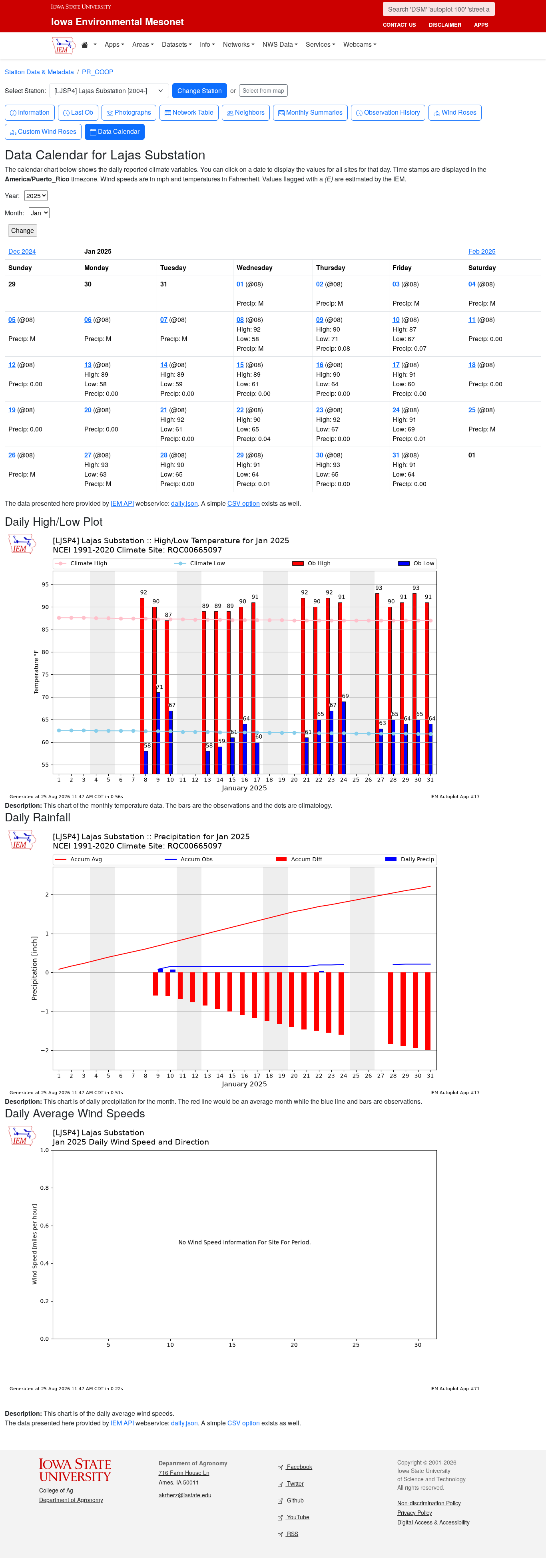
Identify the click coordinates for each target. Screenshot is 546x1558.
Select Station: (25, 90)
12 (12, 364)
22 (240, 409)
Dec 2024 (22, 251)
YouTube (297, 1517)
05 (12, 319)
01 (240, 283)
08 (240, 319)
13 (88, 364)
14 (163, 364)
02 (319, 283)
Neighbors (250, 112)
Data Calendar (118, 131)
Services (318, 44)
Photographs (132, 112)
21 (163, 409)
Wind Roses (458, 112)
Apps (112, 44)
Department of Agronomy (71, 1500)
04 (472, 283)
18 (472, 364)
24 (396, 409)
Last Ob (82, 112)
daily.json (184, 503)
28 (163, 454)
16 (319, 364)
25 (472, 409)
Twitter (294, 1483)
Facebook (298, 1467)
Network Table (192, 112)
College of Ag (56, 1490)
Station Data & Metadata (39, 71)
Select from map (263, 90)
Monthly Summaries (314, 112)
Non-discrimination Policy (429, 1503)
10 (396, 319)
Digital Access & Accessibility (433, 1522)
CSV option (243, 503)
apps (481, 24)
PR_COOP (98, 71)
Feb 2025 (482, 251)
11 (472, 319)
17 (396, 364)
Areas (140, 44)
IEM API (122, 503)
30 (319, 454)
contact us (399, 24)
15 (240, 364)
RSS (291, 1534)
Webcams (357, 44)
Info (205, 44)
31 (396, 454)
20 (88, 409)
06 (88, 319)
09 (319, 319)
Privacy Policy (414, 1512)
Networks (236, 44)
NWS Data (278, 44)
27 (88, 454)
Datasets (174, 44)
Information (34, 112)
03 (396, 283)
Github (294, 1500)
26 (12, 454)
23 (319, 409)
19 (12, 409)
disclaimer (445, 24)
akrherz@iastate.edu (185, 1495)
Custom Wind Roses (47, 131)
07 (163, 319)
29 (240, 454)
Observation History (392, 112)
